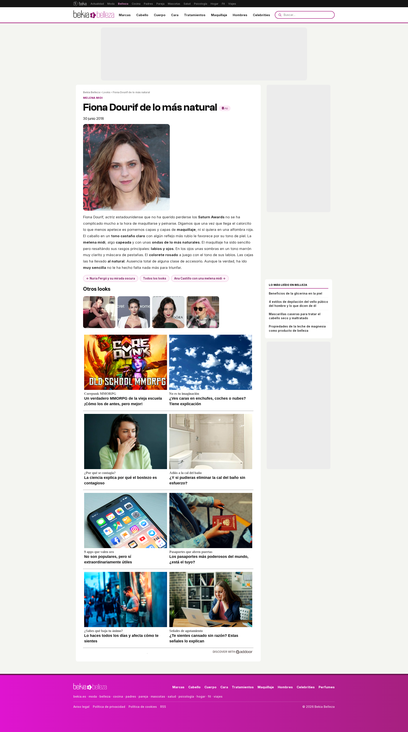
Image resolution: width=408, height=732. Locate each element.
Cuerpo (160, 15)
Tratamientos (194, 15)
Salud (187, 3)
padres (131, 696)
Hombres (240, 15)
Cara (174, 15)
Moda (111, 3)
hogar (201, 696)
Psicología (200, 3)
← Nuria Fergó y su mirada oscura (110, 278)
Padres (148, 3)
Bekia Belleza (91, 92)
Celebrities (261, 15)
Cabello (142, 15)
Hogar (214, 3)
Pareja (160, 3)
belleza (104, 696)
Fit (223, 3)
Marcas (125, 15)
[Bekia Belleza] (93, 15)
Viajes (232, 3)
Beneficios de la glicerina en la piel (295, 293)
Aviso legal (81, 706)
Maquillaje (219, 15)
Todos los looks (154, 278)
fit (209, 696)
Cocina (136, 3)
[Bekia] (80, 3)
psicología (186, 696)
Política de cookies (143, 706)
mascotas (158, 696)
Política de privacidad (109, 706)
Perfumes (327, 687)
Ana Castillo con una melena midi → (199, 278)
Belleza (123, 3)
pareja (143, 696)
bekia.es (79, 696)
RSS (163, 706)
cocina (118, 696)
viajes (218, 696)
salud (172, 696)
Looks (106, 92)
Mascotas (174, 3)
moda (93, 696)
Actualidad (97, 3)
